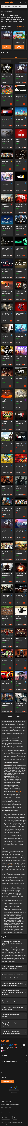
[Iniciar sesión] (21, 2)
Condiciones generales (6, 1107)
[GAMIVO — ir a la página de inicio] (9, 2)
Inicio (2, 11)
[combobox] (14, 6)
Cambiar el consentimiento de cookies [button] (9, 1112)
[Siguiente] (23, 716)
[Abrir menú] (3, 2)
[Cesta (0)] (25, 2)
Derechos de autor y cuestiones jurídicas (10, 1104)
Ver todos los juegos (20, 27)
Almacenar (6, 11)
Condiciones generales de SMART (8, 1110)
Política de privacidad (6, 1101)
